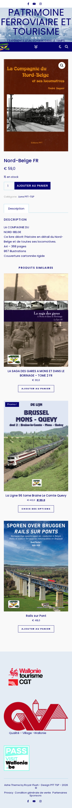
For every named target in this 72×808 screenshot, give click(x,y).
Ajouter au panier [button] (36, 388)
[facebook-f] (28, 4)
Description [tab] (16, 208)
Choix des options (36, 508)
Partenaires (59, 792)
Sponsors (35, 795)
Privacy (8, 792)
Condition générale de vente (33, 792)
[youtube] (34, 4)
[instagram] (40, 4)
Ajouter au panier (32, 185)
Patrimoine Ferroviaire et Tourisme (36, 22)
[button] (61, 65)
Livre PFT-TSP (26, 196)
